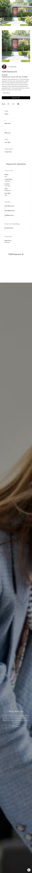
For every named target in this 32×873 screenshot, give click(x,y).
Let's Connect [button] (16, 726)
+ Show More (6, 93)
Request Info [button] (16, 97)
